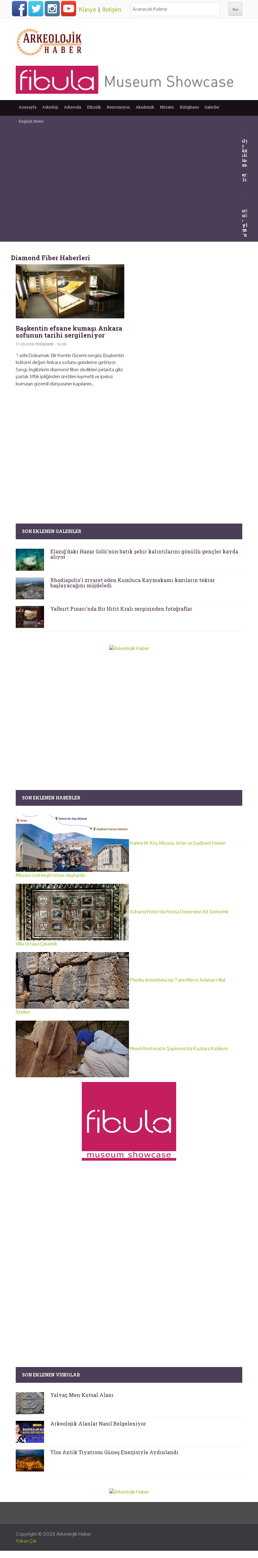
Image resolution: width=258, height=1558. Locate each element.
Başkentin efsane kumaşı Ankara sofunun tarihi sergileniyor (69, 331)
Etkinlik (94, 106)
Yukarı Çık (26, 1541)
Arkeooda (72, 106)
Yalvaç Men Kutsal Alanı (82, 1395)
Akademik (145, 106)
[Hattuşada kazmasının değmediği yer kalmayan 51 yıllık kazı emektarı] (246, 198)
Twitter (35, 8)
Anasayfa (27, 106)
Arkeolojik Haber (73, 1534)
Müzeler (167, 106)
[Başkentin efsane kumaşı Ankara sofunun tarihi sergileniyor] (70, 291)
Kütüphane (189, 106)
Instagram (52, 8)
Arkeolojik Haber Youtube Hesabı (68, 8)
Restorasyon (118, 106)
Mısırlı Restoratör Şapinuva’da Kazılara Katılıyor (178, 1048)
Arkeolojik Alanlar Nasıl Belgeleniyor (98, 1423)
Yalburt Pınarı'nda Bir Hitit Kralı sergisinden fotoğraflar (121, 608)
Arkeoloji (50, 106)
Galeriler (212, 106)
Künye (87, 9)
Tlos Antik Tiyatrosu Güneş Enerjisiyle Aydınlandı (114, 1452)
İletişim (111, 9)
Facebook (19, 8)
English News (31, 121)
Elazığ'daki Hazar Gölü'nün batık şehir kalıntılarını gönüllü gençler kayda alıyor (144, 554)
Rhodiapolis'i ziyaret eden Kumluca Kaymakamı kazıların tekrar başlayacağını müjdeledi (132, 583)
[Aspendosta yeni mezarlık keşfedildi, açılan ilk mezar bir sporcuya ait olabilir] (246, 128)
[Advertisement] (129, 446)
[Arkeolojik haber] (50, 40)
